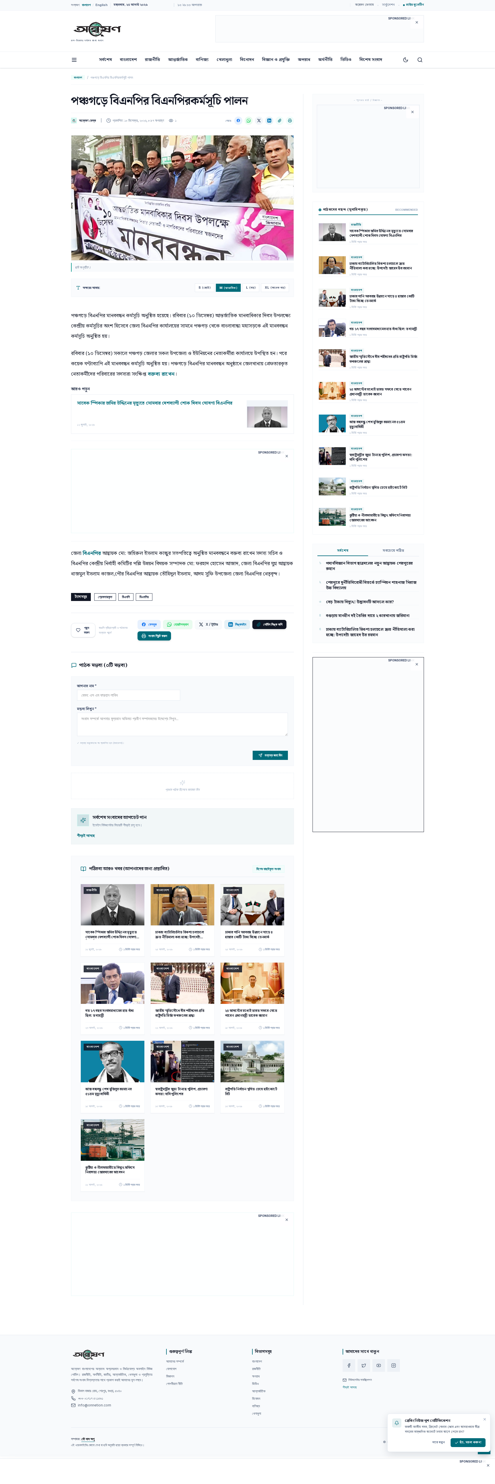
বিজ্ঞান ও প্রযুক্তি (276, 59)
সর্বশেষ (105, 59)
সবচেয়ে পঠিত (393, 551)
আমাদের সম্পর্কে (175, 1361)
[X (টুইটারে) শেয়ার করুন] (259, 121)
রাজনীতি (152, 59)
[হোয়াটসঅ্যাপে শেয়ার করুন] (249, 121)
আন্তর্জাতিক (178, 59)
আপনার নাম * (87, 686)
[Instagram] (393, 1365)
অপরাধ (304, 59)
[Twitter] (364, 1365)
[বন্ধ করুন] (484, 1419)
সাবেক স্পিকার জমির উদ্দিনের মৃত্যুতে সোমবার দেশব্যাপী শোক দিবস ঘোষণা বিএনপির (154, 403)
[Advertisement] (320, 29)
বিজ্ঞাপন (170, 1376)
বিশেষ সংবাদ (371, 59)
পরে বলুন (438, 1442)
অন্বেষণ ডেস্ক (87, 120)
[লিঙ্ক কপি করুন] (280, 121)
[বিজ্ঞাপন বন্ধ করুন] (416, 22)
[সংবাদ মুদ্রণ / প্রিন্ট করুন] (290, 121)
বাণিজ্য (202, 59)
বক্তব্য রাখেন (161, 374)
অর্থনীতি (325, 59)
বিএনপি (126, 597)
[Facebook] (349, 1365)
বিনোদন (247, 59)
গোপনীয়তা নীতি (174, 1383)
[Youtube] (378, 1365)
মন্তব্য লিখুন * (87, 709)
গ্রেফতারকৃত (105, 597)
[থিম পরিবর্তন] (405, 60)
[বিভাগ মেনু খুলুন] (74, 59)
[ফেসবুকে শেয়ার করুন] (238, 121)
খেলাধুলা (224, 59)
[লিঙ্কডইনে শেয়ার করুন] (269, 121)
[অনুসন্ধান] (420, 60)
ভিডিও (346, 59)
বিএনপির (92, 553)
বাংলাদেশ (128, 59)
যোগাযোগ (171, 1369)
